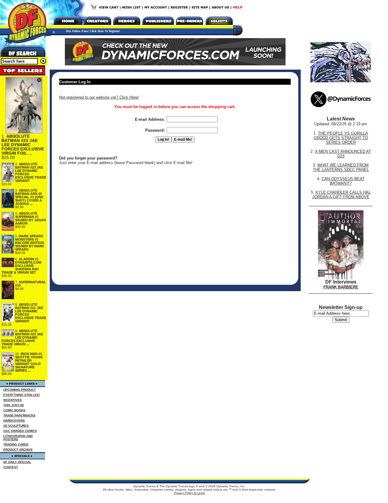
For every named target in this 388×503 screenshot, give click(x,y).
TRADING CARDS (15, 444)
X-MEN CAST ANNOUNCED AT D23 (343, 153)
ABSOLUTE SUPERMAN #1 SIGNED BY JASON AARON (30, 218)
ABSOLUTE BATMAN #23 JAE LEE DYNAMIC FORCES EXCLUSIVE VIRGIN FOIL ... (23, 145)
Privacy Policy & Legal (189, 493)
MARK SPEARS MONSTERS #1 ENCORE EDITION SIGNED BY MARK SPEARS (29, 242)
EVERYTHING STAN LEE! (21, 394)
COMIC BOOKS (14, 410)
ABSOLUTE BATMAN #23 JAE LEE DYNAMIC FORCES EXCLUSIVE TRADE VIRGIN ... (22, 337)
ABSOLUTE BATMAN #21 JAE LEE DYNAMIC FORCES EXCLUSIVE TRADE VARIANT (30, 313)
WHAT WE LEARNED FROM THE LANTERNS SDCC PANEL (341, 167)
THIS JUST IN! (13, 405)
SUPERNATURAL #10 (30, 283)
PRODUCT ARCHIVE (18, 449)
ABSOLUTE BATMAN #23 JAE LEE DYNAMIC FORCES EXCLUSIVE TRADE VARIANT (30, 172)
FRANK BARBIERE (340, 287)
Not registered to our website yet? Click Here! (99, 97)
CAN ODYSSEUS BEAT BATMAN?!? (343, 181)
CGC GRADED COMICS (20, 430)
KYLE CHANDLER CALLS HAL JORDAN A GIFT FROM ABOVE (341, 194)
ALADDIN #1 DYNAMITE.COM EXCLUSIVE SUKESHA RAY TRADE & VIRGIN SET (21, 265)
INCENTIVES (12, 400)
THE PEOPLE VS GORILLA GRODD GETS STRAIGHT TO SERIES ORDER (341, 138)
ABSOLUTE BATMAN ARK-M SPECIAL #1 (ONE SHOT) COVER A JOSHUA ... (29, 197)
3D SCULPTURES (16, 425)
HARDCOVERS (14, 420)
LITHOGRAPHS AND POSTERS (18, 437)
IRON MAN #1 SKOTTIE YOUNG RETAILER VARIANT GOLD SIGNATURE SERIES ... (29, 362)
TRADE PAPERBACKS (19, 415)
